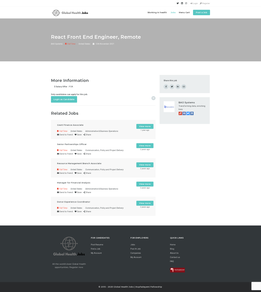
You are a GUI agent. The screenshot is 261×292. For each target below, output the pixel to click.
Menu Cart (184, 12)
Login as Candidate (64, 99)
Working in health (157, 12)
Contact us (175, 257)
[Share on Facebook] (166, 86)
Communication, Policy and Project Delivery (104, 150)
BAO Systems (187, 102)
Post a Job (201, 12)
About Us (174, 253)
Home (172, 245)
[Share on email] (183, 86)
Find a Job (95, 249)
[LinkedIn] (192, 113)
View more (145, 126)
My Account (96, 253)
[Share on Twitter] (172, 86)
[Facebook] (184, 113)
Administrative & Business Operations (101, 131)
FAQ (172, 261)
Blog (172, 249)
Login (195, 3)
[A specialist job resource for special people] (70, 12)
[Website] (180, 113)
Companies (135, 253)
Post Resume (97, 245)
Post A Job (135, 249)
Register (206, 3)
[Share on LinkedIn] (177, 86)
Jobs (173, 12)
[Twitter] (188, 113)
